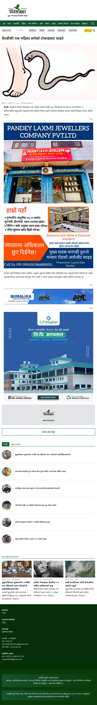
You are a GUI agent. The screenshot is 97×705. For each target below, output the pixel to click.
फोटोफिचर (32, 31)
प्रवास (54, 24)
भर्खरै (5, 444)
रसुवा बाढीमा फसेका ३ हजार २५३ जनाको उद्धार (31, 539)
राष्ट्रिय (24, 24)
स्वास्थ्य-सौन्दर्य (63, 24)
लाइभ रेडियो (73, 31)
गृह (4, 24)
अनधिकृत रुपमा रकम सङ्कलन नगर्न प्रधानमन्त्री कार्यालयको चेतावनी (37, 488)
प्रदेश (9, 24)
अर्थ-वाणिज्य (32, 24)
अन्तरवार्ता (51, 31)
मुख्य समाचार (16, 444)
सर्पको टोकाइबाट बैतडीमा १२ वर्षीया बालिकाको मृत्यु (32, 522)
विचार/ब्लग (61, 31)
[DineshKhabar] (17, 9)
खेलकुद (85, 24)
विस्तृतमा (16, 599)
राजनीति (16, 24)
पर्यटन (47, 24)
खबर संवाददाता (48, 420)
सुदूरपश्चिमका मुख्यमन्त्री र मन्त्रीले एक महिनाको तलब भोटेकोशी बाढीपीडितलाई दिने (42, 455)
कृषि (41, 24)
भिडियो (42, 31)
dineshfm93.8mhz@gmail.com (61, 694)
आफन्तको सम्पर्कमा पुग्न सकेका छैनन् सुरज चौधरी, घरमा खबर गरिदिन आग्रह (40, 471)
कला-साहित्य (75, 24)
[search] (94, 30)
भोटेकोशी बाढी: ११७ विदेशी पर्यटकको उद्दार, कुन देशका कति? (36, 505)
